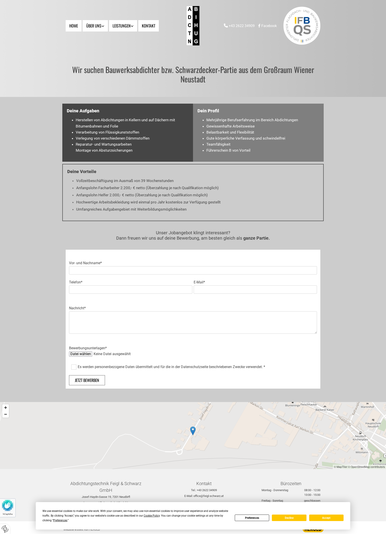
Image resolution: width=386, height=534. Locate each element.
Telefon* (75, 282)
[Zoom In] (5, 407)
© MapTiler (340, 467)
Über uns (93, 26)
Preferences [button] (60, 520)
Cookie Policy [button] (152, 515)
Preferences (252, 517)
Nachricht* (77, 308)
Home (73, 26)
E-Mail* (199, 282)
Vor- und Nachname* (85, 263)
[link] (96, 25)
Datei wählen (80, 354)
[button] (193, 431)
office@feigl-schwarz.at (208, 496)
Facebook (269, 26)
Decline (289, 517)
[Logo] (193, 26)
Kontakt (148, 26)
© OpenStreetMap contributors (366, 467)
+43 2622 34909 (242, 26)
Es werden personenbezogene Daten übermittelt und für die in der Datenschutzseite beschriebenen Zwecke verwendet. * (171, 367)
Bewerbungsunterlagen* (88, 348)
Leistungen (122, 26)
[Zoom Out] (5, 414)
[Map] (193, 435)
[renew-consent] (5, 529)
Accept (326, 517)
